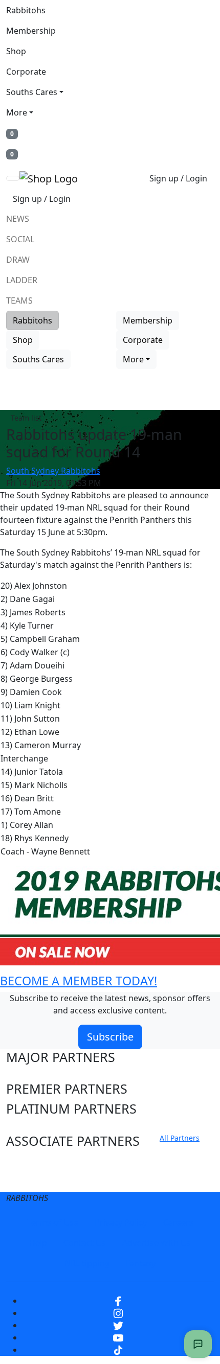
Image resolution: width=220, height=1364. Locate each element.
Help (38, 1243)
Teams (19, 300)
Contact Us (84, 1243)
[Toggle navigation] (12, 178)
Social (20, 239)
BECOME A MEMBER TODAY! (78, 981)
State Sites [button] (37, 1180)
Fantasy (141, 1263)
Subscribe (110, 1037)
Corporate (26, 71)
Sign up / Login (178, 178)
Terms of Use (52, 1222)
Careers (178, 1222)
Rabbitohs (26, 10)
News (17, 218)
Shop (16, 51)
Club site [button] (31, 1160)
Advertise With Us (156, 1243)
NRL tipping (86, 1263)
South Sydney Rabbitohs (53, 470)
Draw (18, 259)
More (16, 112)
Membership (31, 30)
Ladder (21, 280)
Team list (26, 418)
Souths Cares (31, 92)
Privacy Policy (121, 1222)
